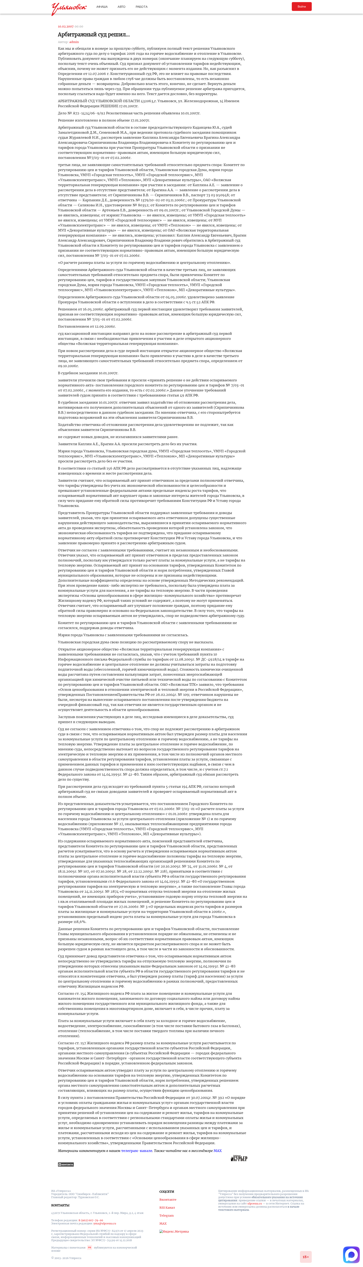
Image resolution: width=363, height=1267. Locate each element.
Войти (302, 6)
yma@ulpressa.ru (104, 1223)
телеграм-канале (136, 1151)
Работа (142, 6)
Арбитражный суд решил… (94, 34)
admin (74, 42)
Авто (121, 6)
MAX (218, 1151)
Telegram (166, 1215)
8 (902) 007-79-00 (91, 1220)
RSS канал (167, 1207)
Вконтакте (167, 1200)
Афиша (102, 6)
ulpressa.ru (254, 1203)
